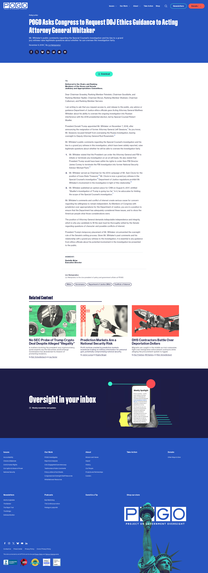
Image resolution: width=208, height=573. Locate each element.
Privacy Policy (39, 554)
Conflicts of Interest (122, 284)
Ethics (69, 284)
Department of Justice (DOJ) (100, 284)
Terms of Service (50, 554)
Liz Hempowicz (72, 275)
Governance (80, 284)
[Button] (166, 6)
